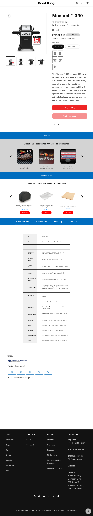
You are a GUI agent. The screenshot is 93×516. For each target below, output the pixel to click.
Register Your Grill (54, 468)
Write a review (58, 25)
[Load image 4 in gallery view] (41, 61)
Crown (8, 455)
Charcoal (30, 445)
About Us (50, 440)
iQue (7, 470)
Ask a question (73, 25)
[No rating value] (58, 21)
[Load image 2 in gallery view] (21, 61)
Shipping (55, 38)
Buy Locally (70, 108)
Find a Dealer (52, 455)
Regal (8, 445)
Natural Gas (74, 47)
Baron (8, 450)
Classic (9, 460)
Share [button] (56, 124)
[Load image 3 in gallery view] (31, 61)
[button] (4, 3)
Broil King (24, 510)
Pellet (28, 440)
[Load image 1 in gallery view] (10, 61)
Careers (71, 466)
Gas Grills (10, 440)
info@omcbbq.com (76, 443)
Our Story (51, 445)
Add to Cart (25, 212)
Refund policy (35, 510)
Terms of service (59, 510)
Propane (59, 47)
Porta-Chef (10, 465)
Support (50, 450)
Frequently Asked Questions (54, 461)
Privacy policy (46, 510)
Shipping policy (72, 510)
